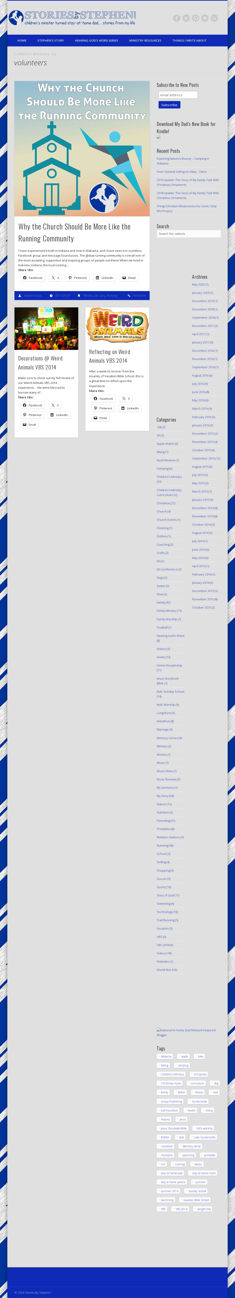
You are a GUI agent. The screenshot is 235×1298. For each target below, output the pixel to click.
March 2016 (200, 408)
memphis (167, 1155)
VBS (159, 937)
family (164, 1092)
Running (112, 296)
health (192, 1110)
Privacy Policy (23, 1277)
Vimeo (205, 18)
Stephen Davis (33, 296)
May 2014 (198, 558)
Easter (161, 586)
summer (200, 1182)
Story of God (165, 895)
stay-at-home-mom (204, 1173)
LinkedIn (214, 18)
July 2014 (198, 541)
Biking (161, 452)
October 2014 (201, 524)
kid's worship (205, 1128)
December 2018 (203, 309)
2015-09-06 (62, 296)
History (161, 649)
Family (161, 602)
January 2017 (200, 342)
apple (184, 1056)
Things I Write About (189, 40)
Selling (161, 862)
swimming (167, 1200)
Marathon (163, 721)
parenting (188, 1155)
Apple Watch (165, 444)
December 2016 (203, 351)
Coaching (163, 544)
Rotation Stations (168, 837)
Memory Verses (167, 738)
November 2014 (203, 516)
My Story (100, 296)
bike (200, 1056)
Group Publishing (171, 1101)
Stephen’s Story (50, 40)
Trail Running (165, 920)
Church (162, 511)
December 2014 (203, 508)
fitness (199, 1092)
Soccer (162, 879)
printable (209, 1155)
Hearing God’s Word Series (96, 40)
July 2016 (198, 384)
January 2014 (200, 583)
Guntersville (199, 1101)
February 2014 (201, 574)
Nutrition (163, 812)
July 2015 (198, 475)
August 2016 (200, 375)
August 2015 (200, 467)
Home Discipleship (169, 665)
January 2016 (200, 425)
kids (181, 1137)
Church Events (166, 520)
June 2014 (198, 549)
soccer (198, 1164)
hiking (209, 1110)
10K (159, 427)
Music (161, 763)
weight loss (204, 1209)
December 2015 (203, 433)
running (180, 1164)
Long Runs (164, 713)
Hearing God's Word (170, 636)
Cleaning (162, 528)
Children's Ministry (169, 477)
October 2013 (201, 607)
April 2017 (198, 334)
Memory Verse (192, 1146)
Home (21, 40)
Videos (161, 953)
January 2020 (200, 293)
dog (216, 1083)
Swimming (163, 903)
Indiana (165, 1119)
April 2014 (198, 566)
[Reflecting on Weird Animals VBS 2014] (117, 325)
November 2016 (203, 359)
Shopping (163, 870)
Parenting (163, 821)
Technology (165, 912)
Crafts (161, 553)
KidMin (165, 1137)
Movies (161, 754)
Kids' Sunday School (170, 691)
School (161, 854)
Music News (165, 771)
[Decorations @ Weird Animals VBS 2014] (46, 328)
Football (162, 627)
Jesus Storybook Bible (174, 1128)
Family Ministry (166, 611)
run (163, 1164)
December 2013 (203, 591)
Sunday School (197, 1191)
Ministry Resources (145, 40)
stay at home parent (173, 1182)
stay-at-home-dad (171, 1173)
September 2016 (203, 367)
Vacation (163, 928)
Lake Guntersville (204, 1137)
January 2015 (200, 500)
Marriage (163, 729)
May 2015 (198, 483)
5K (158, 435)
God (215, 1092)
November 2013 (203, 599)
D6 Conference (167, 569)
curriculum (197, 1083)
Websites (163, 961)
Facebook (176, 18)
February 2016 (201, 417)
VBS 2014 (163, 945)
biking (164, 1065)
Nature (161, 804)
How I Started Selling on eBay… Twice (182, 172)
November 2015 (203, 442)
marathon (167, 1146)
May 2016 (198, 400)
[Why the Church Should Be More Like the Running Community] (82, 148)
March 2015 (200, 491)
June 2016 (198, 392)
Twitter (186, 18)
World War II (165, 970)
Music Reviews (166, 779)
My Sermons (165, 787)
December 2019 (203, 301)
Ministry (88, 296)
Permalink (139, 296)
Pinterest (195, 18)
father (181, 1092)
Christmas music (171, 1083)
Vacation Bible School (196, 1200)
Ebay (160, 594)
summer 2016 (170, 1191)
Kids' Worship (166, 705)
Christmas (163, 503)
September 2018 (203, 317)
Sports (161, 887)
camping (183, 1065)
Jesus (183, 1119)
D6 (158, 561)
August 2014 (200, 533)
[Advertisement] (170, 338)
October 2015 (201, 450)
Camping (162, 468)
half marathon (169, 1110)
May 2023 (198, 284)
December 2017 (203, 326)
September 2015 (203, 458)
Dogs (160, 577)
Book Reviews (166, 460)
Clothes (162, 536)
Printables (164, 829)
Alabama (166, 1056)
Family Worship (167, 619)
